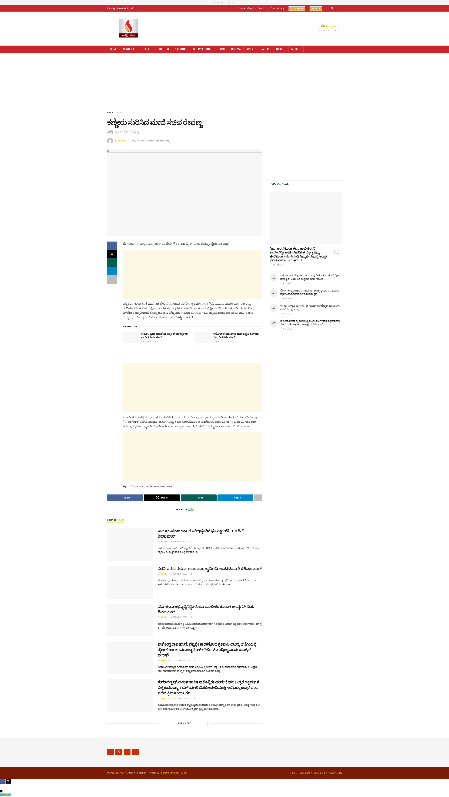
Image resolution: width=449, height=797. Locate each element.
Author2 (122, 140)
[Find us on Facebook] (327, 8)
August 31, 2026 (151, 341)
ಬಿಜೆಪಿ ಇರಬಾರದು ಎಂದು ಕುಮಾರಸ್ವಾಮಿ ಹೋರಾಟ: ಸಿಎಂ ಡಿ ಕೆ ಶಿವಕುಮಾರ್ (209, 568)
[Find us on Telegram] (341, 8)
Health (281, 49)
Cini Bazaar (297, 8)
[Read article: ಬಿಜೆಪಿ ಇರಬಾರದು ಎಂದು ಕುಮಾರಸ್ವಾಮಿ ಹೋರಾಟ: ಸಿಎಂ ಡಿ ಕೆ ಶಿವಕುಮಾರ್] (203, 337)
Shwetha (165, 660)
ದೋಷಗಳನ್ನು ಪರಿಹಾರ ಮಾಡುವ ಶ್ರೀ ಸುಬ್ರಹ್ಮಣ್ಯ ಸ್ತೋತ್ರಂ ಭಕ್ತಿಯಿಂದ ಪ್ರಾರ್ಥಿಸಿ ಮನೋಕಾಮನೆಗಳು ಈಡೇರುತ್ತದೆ (309, 292)
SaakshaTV (120, 773)
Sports (316, 8)
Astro (266, 49)
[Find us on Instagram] (337, 8)
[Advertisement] (224, 82)
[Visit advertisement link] (330, 26)
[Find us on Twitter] (332, 8)
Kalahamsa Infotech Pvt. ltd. (173, 773)
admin (164, 541)
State (145, 49)
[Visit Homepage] (128, 28)
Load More (184, 723)
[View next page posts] (195, 353)
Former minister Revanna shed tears (151, 486)
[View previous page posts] (189, 353)
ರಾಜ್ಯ (168, 140)
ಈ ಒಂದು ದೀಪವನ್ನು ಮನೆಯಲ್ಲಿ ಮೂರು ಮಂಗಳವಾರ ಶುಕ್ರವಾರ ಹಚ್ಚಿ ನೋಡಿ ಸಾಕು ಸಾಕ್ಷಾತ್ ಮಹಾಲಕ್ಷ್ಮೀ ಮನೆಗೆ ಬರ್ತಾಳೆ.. (310, 322)
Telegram (5, 794)
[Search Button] (338, 49)
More (294, 49)
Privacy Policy (277, 8)
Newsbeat (129, 49)
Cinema (236, 49)
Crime (221, 49)
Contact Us (263, 8)
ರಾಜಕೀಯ (160, 140)
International (202, 49)
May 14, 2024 (138, 140)
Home (242, 8)
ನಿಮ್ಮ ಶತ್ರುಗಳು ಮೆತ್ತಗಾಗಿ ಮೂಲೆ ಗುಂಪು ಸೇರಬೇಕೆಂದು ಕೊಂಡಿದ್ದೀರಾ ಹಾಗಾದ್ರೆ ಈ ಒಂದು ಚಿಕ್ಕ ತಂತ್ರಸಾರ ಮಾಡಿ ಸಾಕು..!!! (310, 277)
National (181, 49)
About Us (251, 8)
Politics (163, 49)
